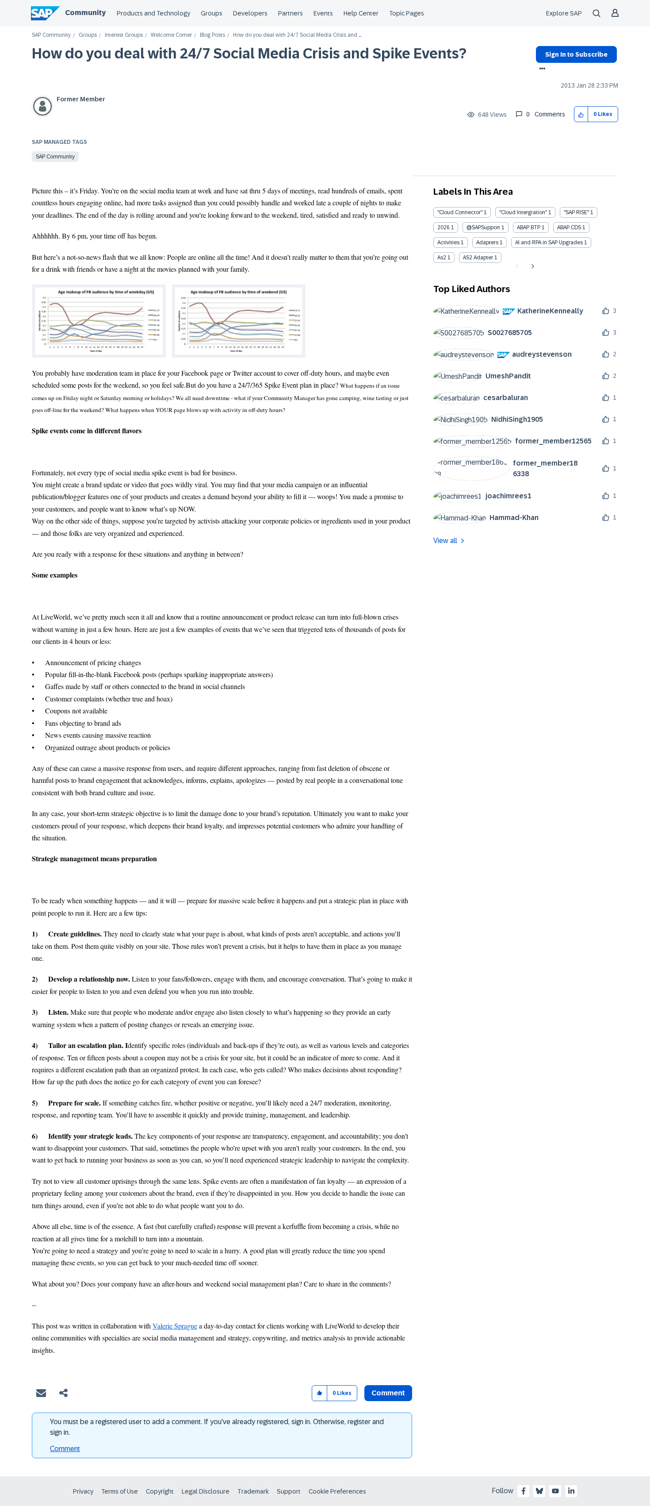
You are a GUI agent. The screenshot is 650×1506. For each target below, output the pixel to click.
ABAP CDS (569, 227)
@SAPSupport (483, 227)
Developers (250, 13)
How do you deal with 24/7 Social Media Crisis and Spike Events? (249, 54)
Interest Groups (124, 35)
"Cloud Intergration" (523, 212)
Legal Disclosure (205, 1491)
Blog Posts (212, 35)
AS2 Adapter (478, 257)
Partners (290, 13)
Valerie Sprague (175, 1325)
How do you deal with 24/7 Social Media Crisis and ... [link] (297, 35)
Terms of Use (119, 1491)
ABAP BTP (528, 227)
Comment (65, 1448)
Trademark (253, 1491)
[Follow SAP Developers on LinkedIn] (571, 1490)
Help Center (361, 13)
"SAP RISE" (576, 212)
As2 (441, 257)
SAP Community (51, 35)
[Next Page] (532, 266)
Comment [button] (388, 1393)
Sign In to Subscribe (576, 54)
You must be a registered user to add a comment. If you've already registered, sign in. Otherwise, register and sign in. (217, 1427)
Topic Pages (406, 13)
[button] (581, 114)
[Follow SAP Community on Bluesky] (539, 1490)
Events (323, 13)
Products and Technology (153, 13)
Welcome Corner (171, 35)
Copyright (160, 1491)
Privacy (83, 1491)
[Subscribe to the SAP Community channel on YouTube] (555, 1490)
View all (445, 540)
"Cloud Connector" (459, 212)
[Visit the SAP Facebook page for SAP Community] (523, 1490)
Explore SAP (564, 13)
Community (85, 12)
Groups (211, 13)
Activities (448, 242)
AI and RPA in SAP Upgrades (549, 242)
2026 (443, 227)
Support (289, 1491)
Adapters (487, 242)
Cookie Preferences (337, 1491)
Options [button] (540, 69)
